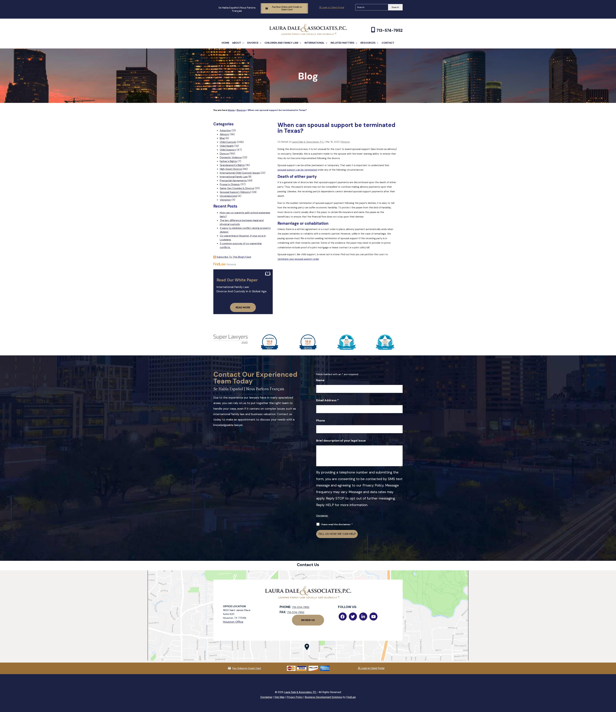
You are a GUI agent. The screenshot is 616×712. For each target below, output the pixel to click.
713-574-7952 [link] (389, 30)
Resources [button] (368, 42)
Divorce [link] (252, 42)
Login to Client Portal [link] (332, 7)
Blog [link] (222, 138)
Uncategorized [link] (228, 196)
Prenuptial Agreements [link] (233, 180)
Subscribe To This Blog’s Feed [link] (234, 257)
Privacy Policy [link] (295, 697)
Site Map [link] (279, 697)
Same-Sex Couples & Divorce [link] (237, 188)
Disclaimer (322, 515)
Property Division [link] (230, 184)
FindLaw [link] (351, 697)
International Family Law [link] (234, 176)
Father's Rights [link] (228, 161)
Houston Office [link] (233, 622)
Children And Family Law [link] (281, 42)
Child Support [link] (228, 149)
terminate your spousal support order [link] (298, 259)
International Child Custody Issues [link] (240, 172)
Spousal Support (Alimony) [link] (235, 192)
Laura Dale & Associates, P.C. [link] (308, 141)
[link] (308, 34)
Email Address (327, 400)
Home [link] (225, 42)
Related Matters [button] (342, 42)
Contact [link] (388, 42)
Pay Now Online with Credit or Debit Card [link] (287, 8)
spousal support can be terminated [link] (297, 169)
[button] (613, 689)
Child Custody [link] (228, 142)
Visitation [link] (225, 199)
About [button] (236, 42)
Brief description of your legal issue (341, 441)
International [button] (314, 42)
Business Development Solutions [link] (323, 697)
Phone (320, 420)
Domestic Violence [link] (231, 157)
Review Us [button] (308, 620)
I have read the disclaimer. (337, 524)
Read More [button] (243, 307)
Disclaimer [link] (266, 697)
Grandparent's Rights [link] (232, 165)
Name (320, 380)
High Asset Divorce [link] (231, 169)
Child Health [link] (227, 146)
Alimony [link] (224, 134)
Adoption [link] (225, 130)
